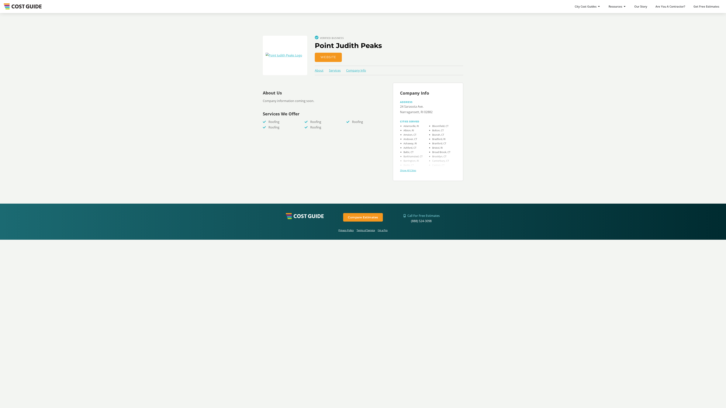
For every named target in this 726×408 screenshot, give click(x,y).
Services (335, 70)
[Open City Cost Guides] (598, 6)
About (319, 70)
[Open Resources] (624, 6)
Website (328, 57)
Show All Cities (408, 170)
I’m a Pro (383, 230)
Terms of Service (366, 230)
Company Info (356, 70)
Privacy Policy (346, 230)
